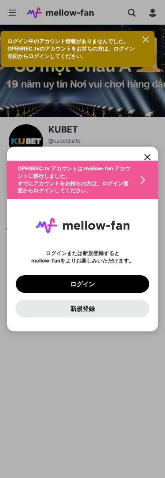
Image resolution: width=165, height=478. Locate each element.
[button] (82, 180)
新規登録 (82, 308)
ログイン (82, 284)
